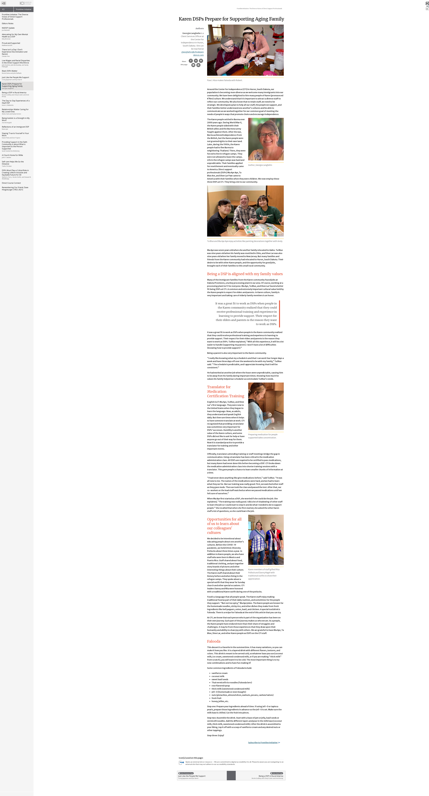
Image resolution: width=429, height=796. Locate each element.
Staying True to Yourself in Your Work (15, 135)
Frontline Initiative (23, 9)
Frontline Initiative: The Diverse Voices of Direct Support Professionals (15, 16)
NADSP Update (8, 29)
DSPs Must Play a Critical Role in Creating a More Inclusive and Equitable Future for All (16, 174)
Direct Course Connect (11, 183)
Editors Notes (7, 23)
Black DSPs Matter (11, 72)
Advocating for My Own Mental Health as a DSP (15, 36)
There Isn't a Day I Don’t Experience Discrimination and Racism (14, 52)
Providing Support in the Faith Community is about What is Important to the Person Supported (14, 146)
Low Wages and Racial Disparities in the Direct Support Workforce (16, 63)
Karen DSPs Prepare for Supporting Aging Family (12, 86)
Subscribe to (263, 742)
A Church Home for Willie (12, 156)
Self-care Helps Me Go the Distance (13, 163)
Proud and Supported (11, 44)
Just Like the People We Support (15, 78)
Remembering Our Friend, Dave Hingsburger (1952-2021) (15, 188)
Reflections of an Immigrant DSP (15, 128)
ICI (3, 9)
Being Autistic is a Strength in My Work (16, 120)
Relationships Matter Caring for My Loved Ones (15, 111)
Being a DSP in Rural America (15, 94)
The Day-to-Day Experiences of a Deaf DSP (15, 102)
